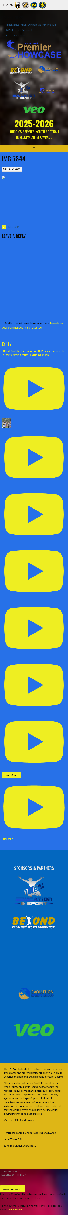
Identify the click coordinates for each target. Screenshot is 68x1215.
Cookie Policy (14, 1209)
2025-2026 (34, 123)
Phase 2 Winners (15, 35)
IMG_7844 (11, 226)
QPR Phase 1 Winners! (19, 29)
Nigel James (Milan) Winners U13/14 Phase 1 (31, 24)
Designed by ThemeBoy (13, 1175)
